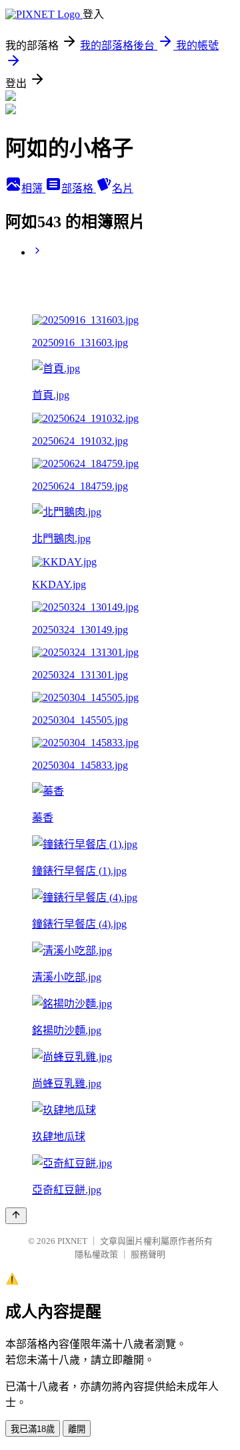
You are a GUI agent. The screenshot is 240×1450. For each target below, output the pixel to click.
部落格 (78, 188)
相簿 (33, 188)
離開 (76, 1429)
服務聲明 (148, 1254)
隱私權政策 (96, 1254)
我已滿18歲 (33, 1429)
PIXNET (72, 1241)
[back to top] (16, 1215)
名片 (122, 188)
